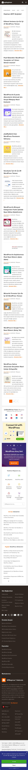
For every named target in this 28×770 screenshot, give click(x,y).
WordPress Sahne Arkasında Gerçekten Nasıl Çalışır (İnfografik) (14, 366)
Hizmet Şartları (19, 597)
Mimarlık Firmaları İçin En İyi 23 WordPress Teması (13, 294)
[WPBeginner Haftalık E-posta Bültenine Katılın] (21, 417)
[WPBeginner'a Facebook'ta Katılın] (6, 415)
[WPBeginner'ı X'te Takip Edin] (11, 415)
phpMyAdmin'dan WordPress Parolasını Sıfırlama (12, 136)
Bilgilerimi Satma (19, 603)
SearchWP (17, 722)
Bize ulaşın (5, 610)
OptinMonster (5, 711)
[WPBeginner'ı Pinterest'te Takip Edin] (11, 417)
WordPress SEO (6, 661)
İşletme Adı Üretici (6, 623)
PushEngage (18, 728)
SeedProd (4, 729)
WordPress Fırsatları (7, 658)
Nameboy (4, 732)
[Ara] (22, 2)
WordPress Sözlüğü (7, 652)
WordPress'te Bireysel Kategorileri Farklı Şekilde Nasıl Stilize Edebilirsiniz (13, 209)
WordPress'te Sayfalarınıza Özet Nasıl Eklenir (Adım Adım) (14, 257)
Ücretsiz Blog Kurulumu (8, 667)
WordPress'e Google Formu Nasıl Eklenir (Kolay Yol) (14, 329)
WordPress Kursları (6, 649)
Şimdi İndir (14, 463)
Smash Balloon (5, 726)
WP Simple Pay (19, 714)
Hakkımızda (5, 594)
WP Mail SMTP (5, 723)
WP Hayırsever (18, 731)
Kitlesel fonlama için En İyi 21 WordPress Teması (13, 22)
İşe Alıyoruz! (14, 703)
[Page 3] (16, 581)
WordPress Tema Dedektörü (9, 626)
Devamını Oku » (19, 51)
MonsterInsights (6, 720)
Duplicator (17, 711)
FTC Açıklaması (19, 600)
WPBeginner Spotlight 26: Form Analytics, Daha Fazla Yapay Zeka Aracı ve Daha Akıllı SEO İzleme (14, 522)
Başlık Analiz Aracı (6, 632)
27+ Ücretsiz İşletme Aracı (8, 641)
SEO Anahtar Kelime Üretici (9, 629)
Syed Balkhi (14, 689)
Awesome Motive (6, 749)
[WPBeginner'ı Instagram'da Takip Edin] (21, 415)
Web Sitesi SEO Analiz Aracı (9, 635)
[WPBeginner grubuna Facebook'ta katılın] (6, 417)
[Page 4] (19, 581)
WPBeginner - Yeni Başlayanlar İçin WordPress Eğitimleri (7, 2)
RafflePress (18, 725)
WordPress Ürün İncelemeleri (9, 655)
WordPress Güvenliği (7, 664)
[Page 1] (8, 581)
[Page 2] (12, 581)
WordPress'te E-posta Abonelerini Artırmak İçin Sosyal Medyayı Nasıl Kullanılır (13, 98)
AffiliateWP (18, 734)
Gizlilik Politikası (19, 594)
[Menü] (25, 2)
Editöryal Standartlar (7, 597)
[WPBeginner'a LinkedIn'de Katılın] (16, 417)
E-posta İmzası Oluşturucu (8, 638)
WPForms (4, 714)
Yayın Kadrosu (7, 27)
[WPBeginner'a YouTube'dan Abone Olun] (16, 415)
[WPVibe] (14, 432)
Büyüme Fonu (18, 606)
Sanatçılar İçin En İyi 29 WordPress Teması (12, 172)
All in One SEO (6, 717)
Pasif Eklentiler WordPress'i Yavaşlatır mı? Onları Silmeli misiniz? (14, 60)
